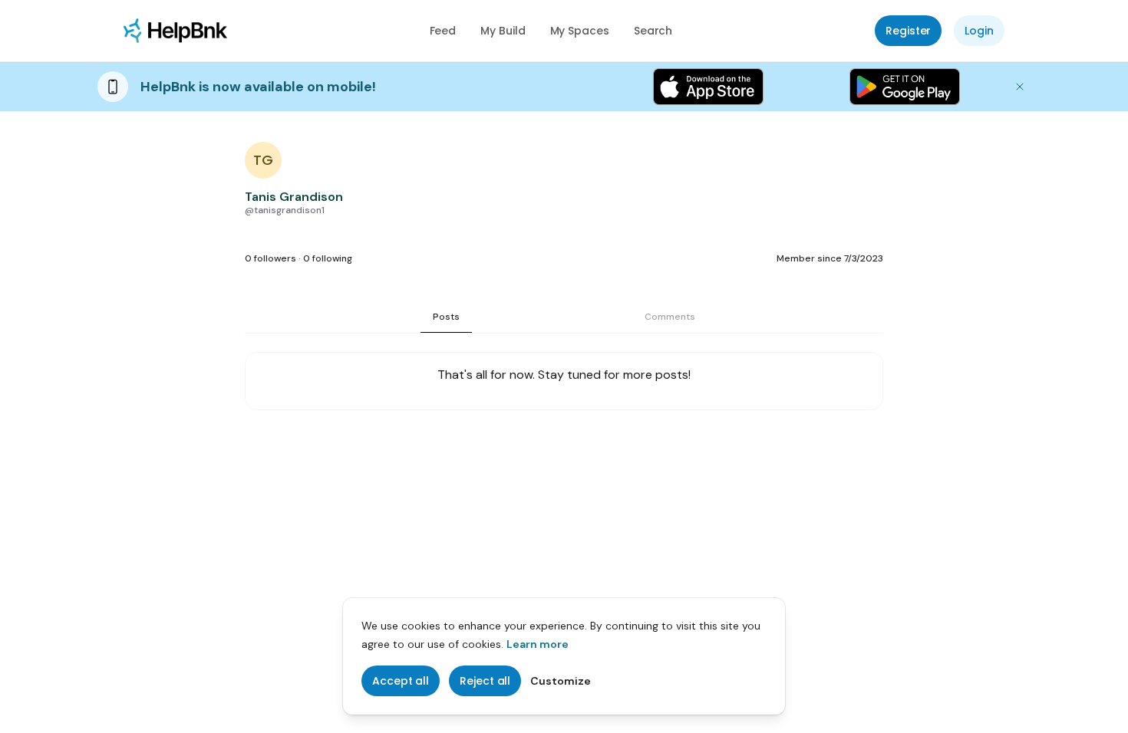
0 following (327, 258)
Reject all (485, 681)
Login (979, 30)
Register (908, 30)
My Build (502, 30)
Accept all (400, 681)
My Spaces (579, 30)
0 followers (270, 258)
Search (653, 30)
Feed (443, 30)
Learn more (537, 644)
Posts (446, 317)
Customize (560, 681)
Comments (670, 317)
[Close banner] (1020, 86)
